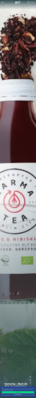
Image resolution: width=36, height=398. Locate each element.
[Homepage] (18, 2)
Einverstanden (18, 392)
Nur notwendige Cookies (18, 394)
